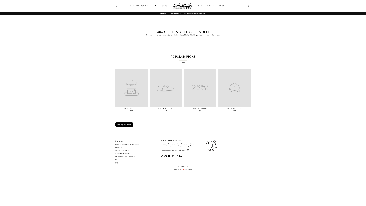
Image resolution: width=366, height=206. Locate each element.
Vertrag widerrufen (124, 125)
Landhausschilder (140, 6)
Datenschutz (119, 147)
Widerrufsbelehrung (122, 150)
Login (222, 6)
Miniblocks (161, 6)
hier (194, 35)
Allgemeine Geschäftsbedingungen (127, 144)
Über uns (118, 160)
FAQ (116, 163)
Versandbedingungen (122, 153)
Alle (183, 62)
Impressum (119, 141)
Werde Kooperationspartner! (125, 157)
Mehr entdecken (206, 6)
